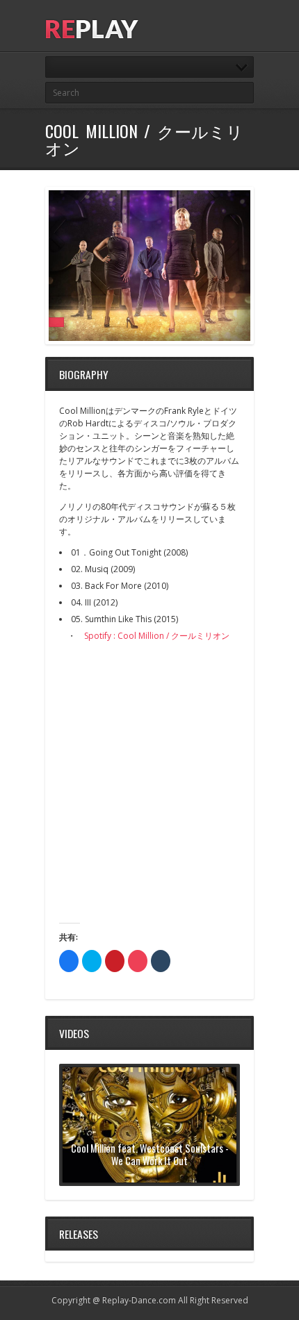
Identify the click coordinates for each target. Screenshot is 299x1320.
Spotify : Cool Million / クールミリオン (156, 636)
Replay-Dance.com (139, 1300)
